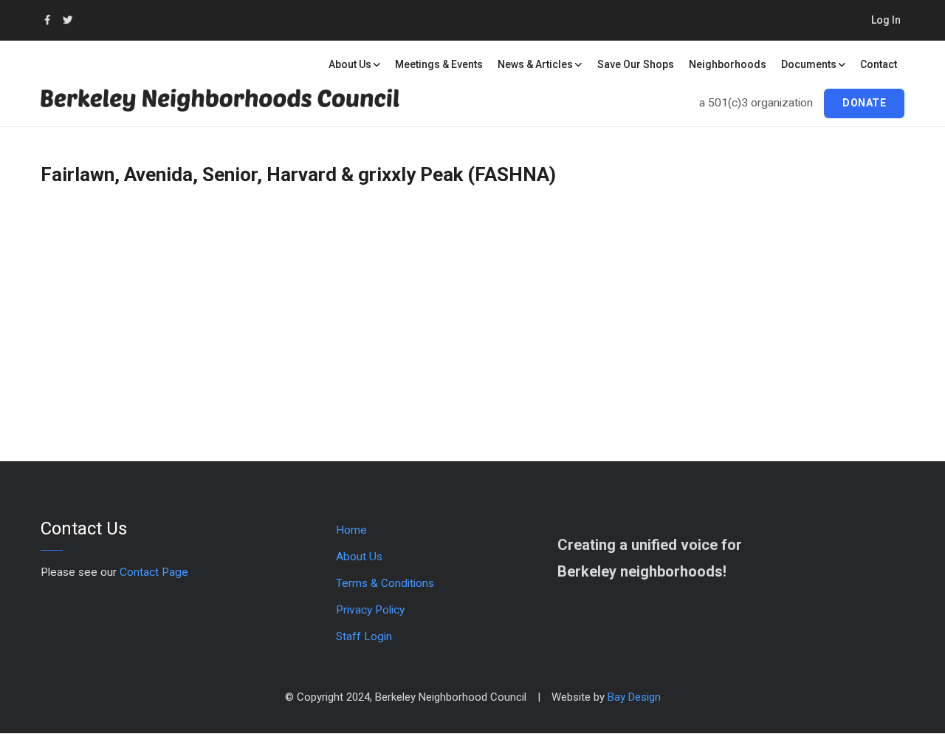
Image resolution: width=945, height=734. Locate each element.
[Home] (240, 107)
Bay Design (634, 697)
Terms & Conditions (385, 583)
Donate (864, 103)
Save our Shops (635, 64)
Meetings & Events (439, 64)
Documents (808, 64)
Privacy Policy (370, 609)
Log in (886, 20)
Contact (878, 64)
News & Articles (535, 64)
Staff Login (364, 636)
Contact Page (154, 572)
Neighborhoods (727, 64)
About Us (350, 64)
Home (351, 530)
